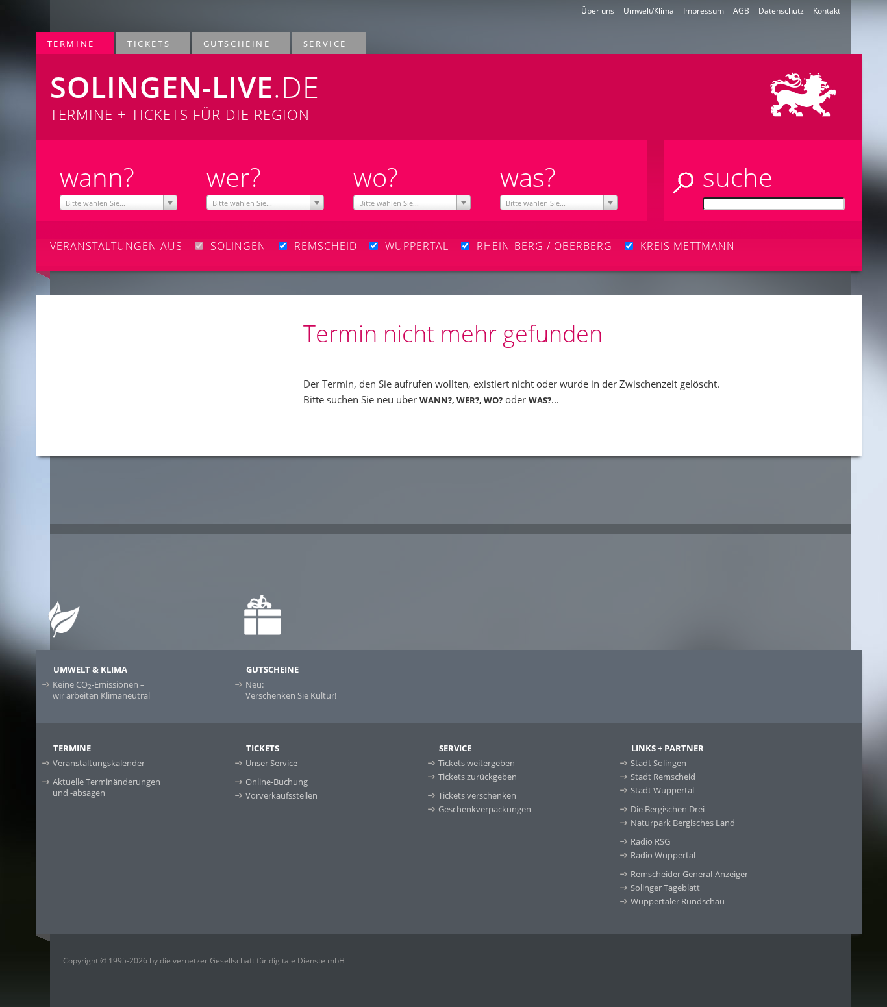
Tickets (143, 43)
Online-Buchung (276, 782)
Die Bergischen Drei (668, 809)
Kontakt (826, 10)
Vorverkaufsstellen (281, 795)
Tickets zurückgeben (477, 776)
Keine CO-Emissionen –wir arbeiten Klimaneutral (101, 689)
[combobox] (118, 202)
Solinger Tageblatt (665, 887)
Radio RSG (650, 841)
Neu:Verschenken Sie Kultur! (290, 689)
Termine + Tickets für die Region (184, 95)
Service (319, 43)
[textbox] (118, 203)
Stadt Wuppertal (662, 790)
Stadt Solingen (658, 763)
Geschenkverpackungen (484, 809)
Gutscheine (231, 43)
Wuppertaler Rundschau (678, 901)
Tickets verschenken (477, 795)
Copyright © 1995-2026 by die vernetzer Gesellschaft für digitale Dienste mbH (204, 960)
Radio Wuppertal (663, 855)
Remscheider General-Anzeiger (689, 874)
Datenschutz (781, 10)
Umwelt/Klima (648, 10)
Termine (65, 43)
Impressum (703, 10)
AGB (741, 10)
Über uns (597, 10)
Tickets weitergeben (476, 763)
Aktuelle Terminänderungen (106, 787)
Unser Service (271, 763)
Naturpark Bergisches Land (683, 822)
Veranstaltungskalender (99, 763)
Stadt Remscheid (663, 776)
